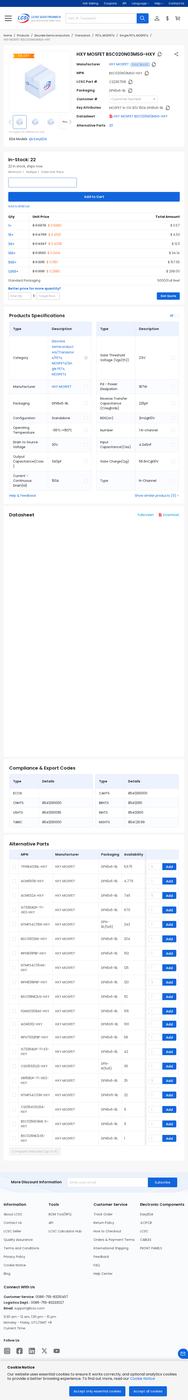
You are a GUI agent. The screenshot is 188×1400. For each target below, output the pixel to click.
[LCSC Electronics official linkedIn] (31, 1350)
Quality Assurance (18, 1239)
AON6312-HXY (31, 1024)
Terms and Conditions (21, 1248)
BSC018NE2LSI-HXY (35, 996)
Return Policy (104, 1222)
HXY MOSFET (119, 64)
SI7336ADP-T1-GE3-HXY (32, 910)
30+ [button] (11, 244)
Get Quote (168, 296)
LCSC (144, 1231)
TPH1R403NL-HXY (34, 866)
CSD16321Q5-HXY (34, 1066)
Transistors (82, 35)
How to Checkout (107, 1231)
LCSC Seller (12, 1231)
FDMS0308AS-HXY (35, 1011)
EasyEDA (146, 1214)
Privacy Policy (14, 1256)
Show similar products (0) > (157, 495)
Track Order (103, 1214)
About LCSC (13, 1214)
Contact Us (176, 3)
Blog (7, 1273)
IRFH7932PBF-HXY (34, 1037)
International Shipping (111, 1248)
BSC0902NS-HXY (34, 939)
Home (8, 35)
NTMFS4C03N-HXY (35, 1095)
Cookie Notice (15, 1265)
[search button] (143, 18)
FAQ (97, 1265)
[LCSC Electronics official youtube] (56, 1350)
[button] (8, 18)
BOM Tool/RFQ (60, 1214)
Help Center (103, 1273)
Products (23, 35)
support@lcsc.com (29, 1308)
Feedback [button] (101, 1256)
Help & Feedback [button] (22, 495)
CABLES (145, 1239)
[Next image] (69, 122)
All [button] (171, 315)
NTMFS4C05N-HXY (35, 924)
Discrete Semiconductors (52, 35)
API (124, 3)
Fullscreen (146, 515)
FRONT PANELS (151, 1248)
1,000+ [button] (13, 271)
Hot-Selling (90, 3)
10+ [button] (11, 235)
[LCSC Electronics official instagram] (7, 1350)
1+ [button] (9, 225)
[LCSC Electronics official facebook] (19, 1350)
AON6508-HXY (32, 881)
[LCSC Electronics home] (39, 18)
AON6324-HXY (32, 895)
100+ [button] (12, 253)
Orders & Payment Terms (114, 1239)
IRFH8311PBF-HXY (33, 953)
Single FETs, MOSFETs (134, 35)
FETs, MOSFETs (105, 35)
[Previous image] (11, 122)
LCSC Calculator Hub (65, 1231)
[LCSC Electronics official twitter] (44, 1350)
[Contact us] (183, 1354)
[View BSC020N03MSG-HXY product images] (40, 82)
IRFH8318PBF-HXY (34, 982)
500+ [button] (12, 262)
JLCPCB (146, 1222)
